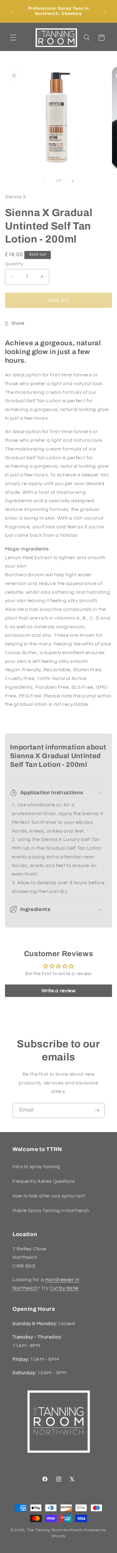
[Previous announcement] (12, 11)
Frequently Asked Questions (43, 1181)
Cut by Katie (64, 1288)
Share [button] (17, 323)
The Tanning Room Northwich (55, 1530)
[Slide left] (44, 181)
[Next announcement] (105, 11)
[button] (13, 38)
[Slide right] (73, 181)
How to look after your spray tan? (49, 1196)
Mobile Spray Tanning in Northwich (50, 1210)
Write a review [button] (58, 990)
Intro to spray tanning (36, 1166)
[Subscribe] (97, 1110)
